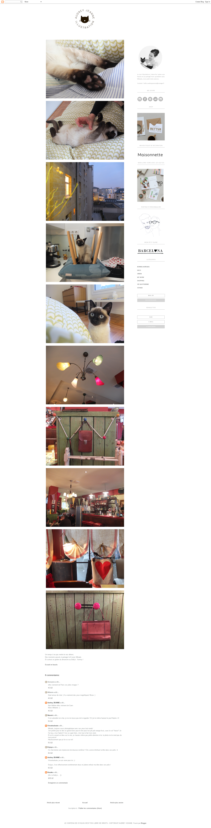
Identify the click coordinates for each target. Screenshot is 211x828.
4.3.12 (50, 688)
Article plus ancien (116, 803)
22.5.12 (50, 778)
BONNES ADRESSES (143, 267)
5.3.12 (50, 721)
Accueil (85, 803)
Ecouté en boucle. (51, 665)
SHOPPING (140, 281)
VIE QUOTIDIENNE (143, 284)
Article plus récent (53, 803)
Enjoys (50, 747)
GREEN (139, 274)
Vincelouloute (52, 726)
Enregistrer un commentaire (58, 783)
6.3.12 (50, 753)
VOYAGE (140, 288)
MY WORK (140, 277)
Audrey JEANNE (53, 703)
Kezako (50, 772)
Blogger (143, 823)
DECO (139, 270)
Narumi (50, 715)
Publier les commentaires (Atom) (90, 808)
